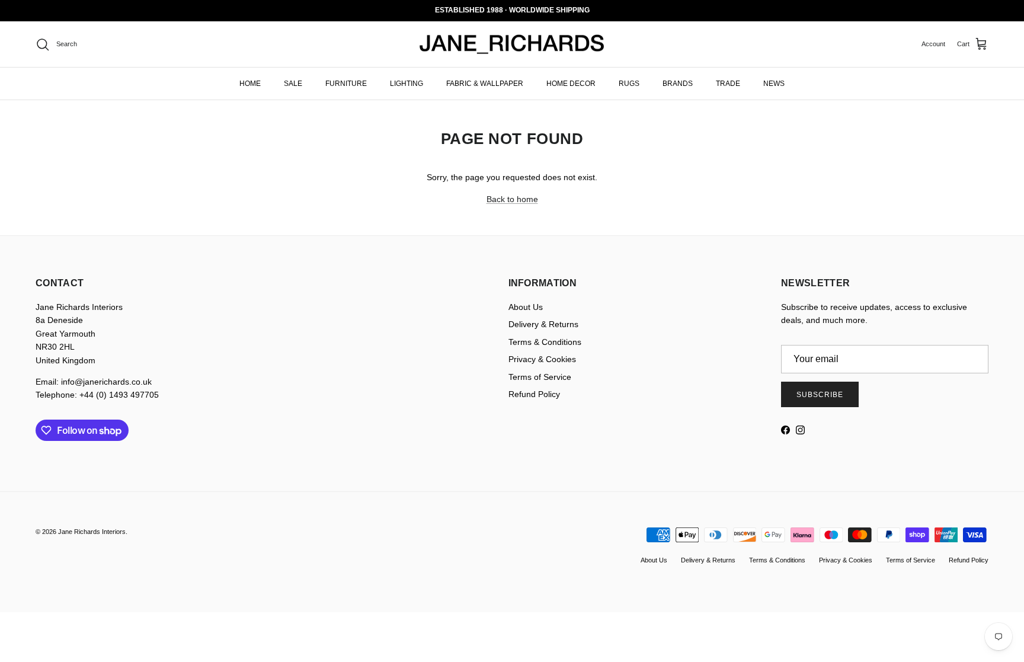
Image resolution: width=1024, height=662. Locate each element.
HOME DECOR (571, 83)
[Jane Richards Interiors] (512, 44)
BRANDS (678, 83)
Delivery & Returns (543, 324)
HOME (250, 83)
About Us (525, 307)
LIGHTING (406, 83)
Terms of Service (539, 377)
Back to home (512, 199)
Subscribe (819, 395)
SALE (293, 83)
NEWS (774, 83)
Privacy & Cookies (542, 359)
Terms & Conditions (544, 342)
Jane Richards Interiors (92, 531)
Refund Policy (534, 394)
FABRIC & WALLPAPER (484, 83)
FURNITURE (346, 83)
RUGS (629, 83)
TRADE (728, 83)
